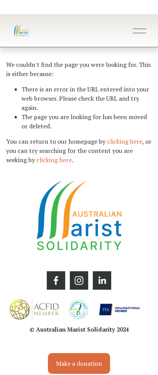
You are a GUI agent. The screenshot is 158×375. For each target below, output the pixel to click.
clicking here (124, 141)
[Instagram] (79, 280)
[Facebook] (56, 280)
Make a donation (79, 363)
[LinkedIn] (102, 280)
